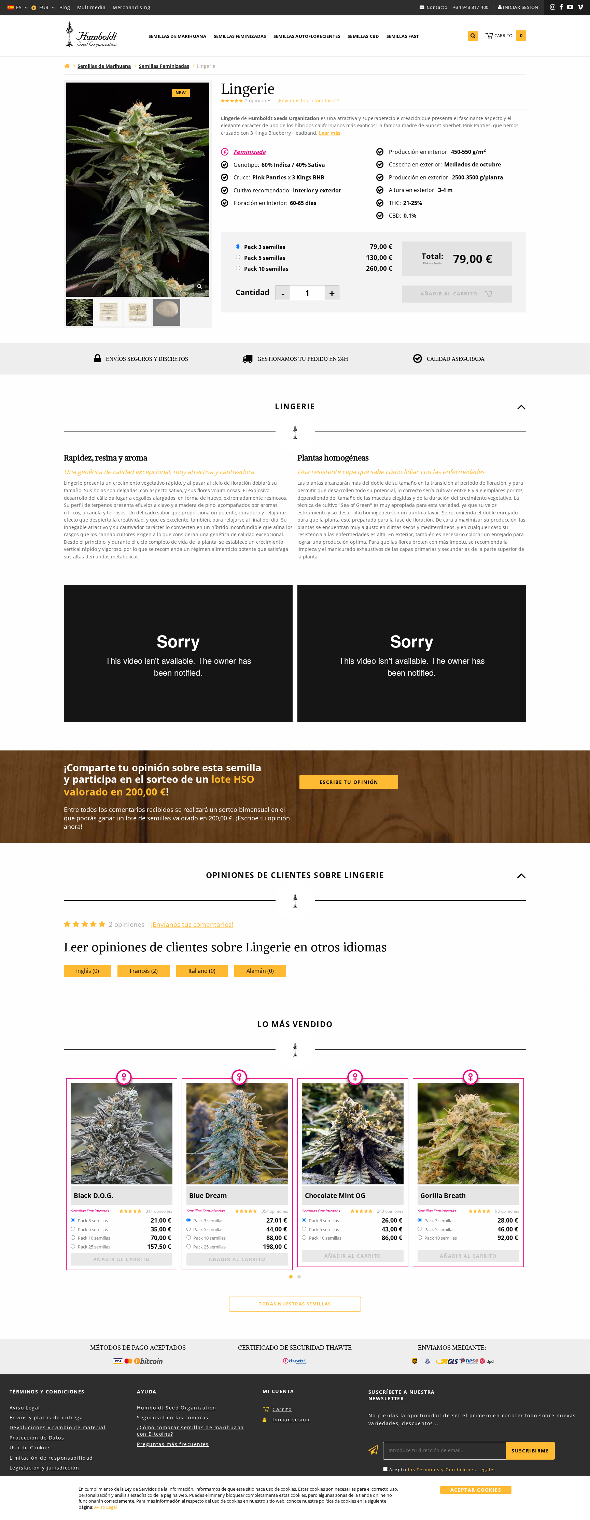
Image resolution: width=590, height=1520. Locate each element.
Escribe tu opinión (349, 782)
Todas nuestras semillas (295, 1304)
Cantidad (252, 292)
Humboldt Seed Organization (176, 1407)
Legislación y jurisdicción (44, 1467)
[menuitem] (177, 36)
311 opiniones (159, 1211)
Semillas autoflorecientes (306, 36)
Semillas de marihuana (177, 36)
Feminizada (250, 152)
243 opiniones (390, 1211)
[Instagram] (553, 7)
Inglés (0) (87, 971)
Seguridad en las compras (173, 1417)
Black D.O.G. (93, 1195)
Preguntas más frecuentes (173, 1444)
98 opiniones (507, 1211)
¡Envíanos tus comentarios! (308, 100)
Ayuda (146, 1391)
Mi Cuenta (278, 1391)
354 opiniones (275, 1211)
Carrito (282, 1409)
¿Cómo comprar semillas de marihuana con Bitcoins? (190, 1430)
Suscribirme (530, 1450)
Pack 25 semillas (94, 1247)
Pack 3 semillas (264, 247)
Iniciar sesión (520, 7)
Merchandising (131, 7)
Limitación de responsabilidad (51, 1458)
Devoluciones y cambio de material (58, 1427)
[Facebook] (561, 7)
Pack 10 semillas (266, 269)
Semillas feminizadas (240, 36)
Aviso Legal (25, 1407)
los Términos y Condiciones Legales (452, 1469)
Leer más (329, 133)
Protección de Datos (37, 1437)
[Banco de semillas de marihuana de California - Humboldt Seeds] (67, 65)
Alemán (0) (260, 971)
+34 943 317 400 (471, 7)
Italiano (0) (201, 971)
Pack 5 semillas (264, 258)
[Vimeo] (580, 7)
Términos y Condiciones (47, 1391)
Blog (64, 7)
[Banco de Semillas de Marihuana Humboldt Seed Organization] (91, 35)
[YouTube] (570, 7)
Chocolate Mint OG (335, 1195)
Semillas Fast (403, 36)
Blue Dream (208, 1195)
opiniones (258, 100)
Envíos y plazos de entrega (46, 1417)
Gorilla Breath (443, 1195)
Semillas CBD (363, 36)
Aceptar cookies (476, 1490)
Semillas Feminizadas (90, 1211)
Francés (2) (144, 971)
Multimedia (91, 7)
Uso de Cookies (30, 1447)
